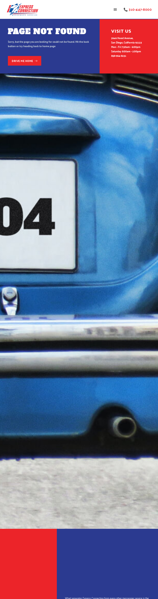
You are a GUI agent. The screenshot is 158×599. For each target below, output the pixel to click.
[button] (115, 9)
